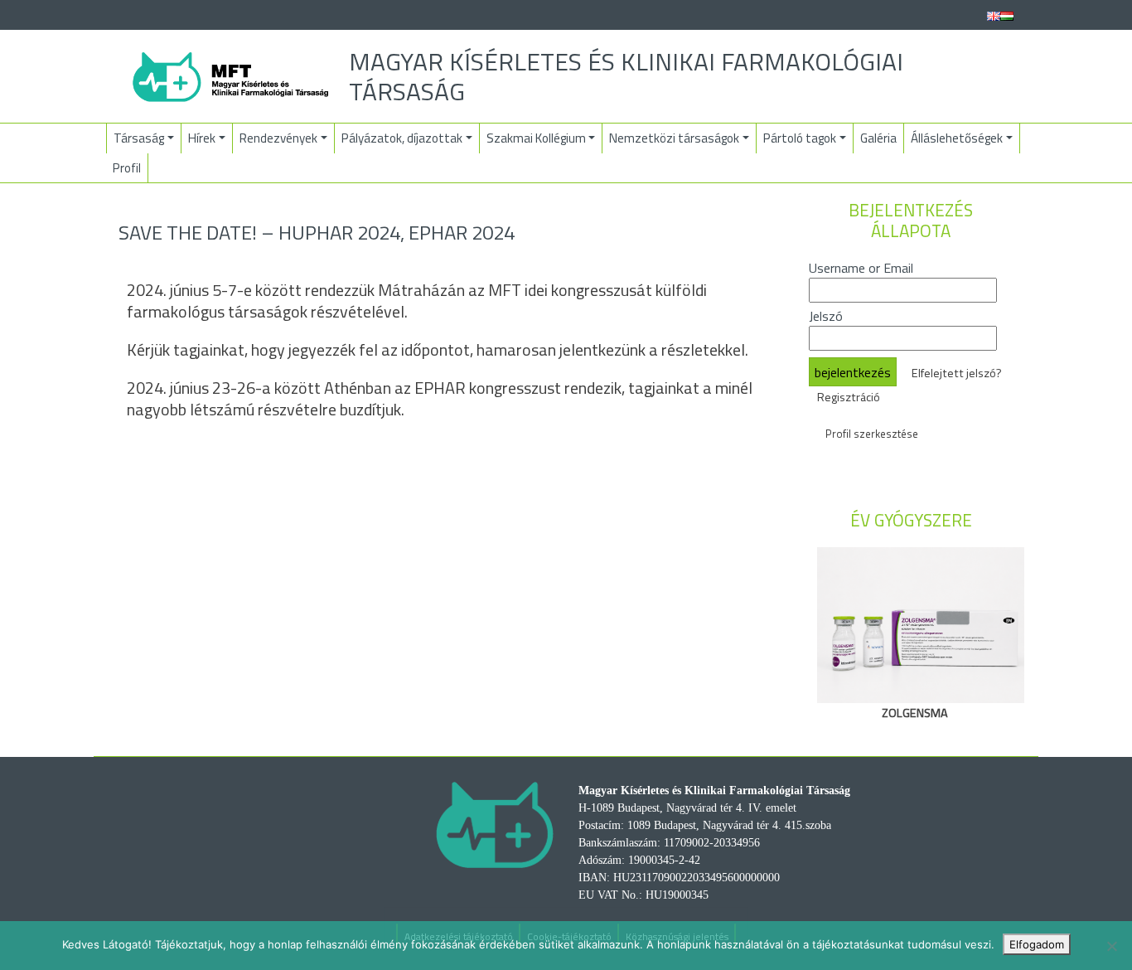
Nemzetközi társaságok (674, 138)
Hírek (201, 138)
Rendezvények (278, 138)
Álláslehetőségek (957, 138)
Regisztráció (848, 397)
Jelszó (826, 316)
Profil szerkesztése (871, 433)
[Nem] (1111, 946)
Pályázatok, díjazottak (401, 138)
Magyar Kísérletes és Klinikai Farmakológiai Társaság (626, 76)
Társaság (139, 138)
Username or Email (861, 268)
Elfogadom (1036, 944)
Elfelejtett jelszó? (957, 373)
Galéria (878, 138)
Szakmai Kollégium (536, 138)
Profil (127, 167)
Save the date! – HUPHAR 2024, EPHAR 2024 (317, 232)
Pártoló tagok (799, 138)
